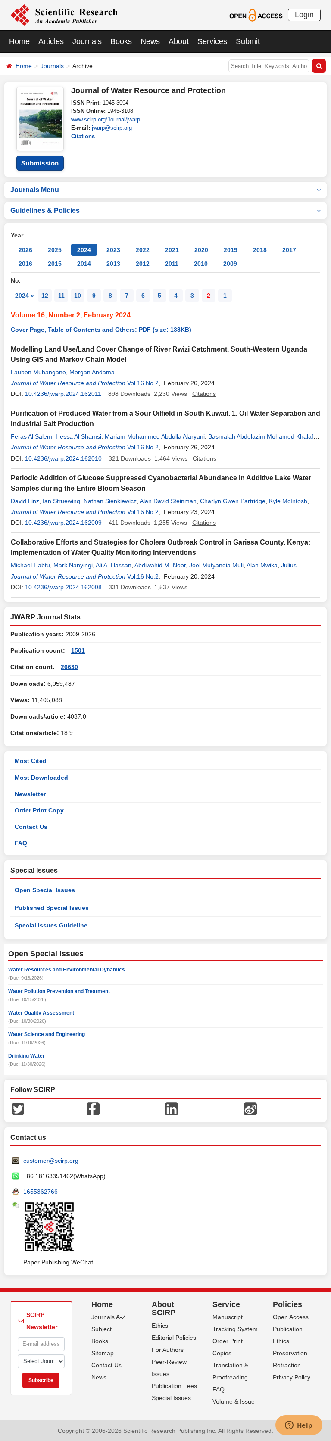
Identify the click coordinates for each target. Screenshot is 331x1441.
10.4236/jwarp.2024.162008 (63, 587)
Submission (40, 163)
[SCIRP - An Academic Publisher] (64, 14)
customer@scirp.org (50, 1160)
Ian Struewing (61, 501)
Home (19, 41)
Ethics (160, 1325)
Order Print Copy (39, 810)
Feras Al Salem (31, 436)
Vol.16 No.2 (143, 383)
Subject (101, 1329)
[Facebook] (93, 1108)
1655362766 (40, 1191)
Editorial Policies (174, 1337)
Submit (248, 41)
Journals (87, 41)
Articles (51, 41)
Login (304, 14)
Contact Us (31, 826)
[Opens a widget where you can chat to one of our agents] (298, 1426)
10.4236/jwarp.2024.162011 (63, 393)
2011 (171, 263)
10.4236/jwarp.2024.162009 (63, 522)
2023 (113, 249)
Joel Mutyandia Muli (216, 565)
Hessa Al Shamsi (78, 436)
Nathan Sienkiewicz (110, 501)
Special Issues (171, 1397)
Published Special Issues (52, 907)
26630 (69, 666)
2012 (143, 263)
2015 (55, 263)
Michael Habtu (30, 565)
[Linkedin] (171, 1108)
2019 (230, 249)
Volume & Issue (233, 1401)
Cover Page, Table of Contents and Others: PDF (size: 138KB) (101, 329)
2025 (55, 249)
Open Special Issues (45, 890)
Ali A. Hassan (113, 565)
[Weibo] (250, 1108)
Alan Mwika (262, 565)
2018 (260, 249)
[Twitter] (18, 1108)
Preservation (290, 1353)
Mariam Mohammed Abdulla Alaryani (155, 436)
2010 (201, 263)
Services (212, 41)
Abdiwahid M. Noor (160, 565)
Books (121, 41)
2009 (230, 263)
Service (226, 1304)
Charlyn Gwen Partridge (232, 501)
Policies (287, 1304)
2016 (25, 263)
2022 (143, 249)
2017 (289, 249)
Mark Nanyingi (73, 565)
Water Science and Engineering (46, 1034)
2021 (172, 249)
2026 (25, 249)
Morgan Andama (92, 372)
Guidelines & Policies (45, 210)
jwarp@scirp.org (112, 127)
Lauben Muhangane (38, 372)
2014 (84, 263)
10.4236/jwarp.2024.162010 (63, 458)
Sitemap (102, 1353)
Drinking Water (26, 1056)
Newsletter (30, 794)
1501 (78, 650)
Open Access (291, 1316)
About (179, 41)
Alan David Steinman (168, 501)
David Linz (25, 501)
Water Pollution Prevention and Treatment (59, 991)
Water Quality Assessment (41, 1013)
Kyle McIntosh (288, 501)
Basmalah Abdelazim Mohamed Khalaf (260, 436)
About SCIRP (163, 1308)
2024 (84, 249)
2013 (113, 263)
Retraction (287, 1365)
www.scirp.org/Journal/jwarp (105, 119)
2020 (201, 249)
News (150, 41)
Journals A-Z (108, 1316)
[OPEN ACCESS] (256, 14)
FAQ (21, 843)
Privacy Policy (291, 1377)
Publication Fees (174, 1385)
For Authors (168, 1349)
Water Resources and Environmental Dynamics (66, 970)
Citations (83, 136)
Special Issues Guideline (51, 925)
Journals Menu (34, 189)
